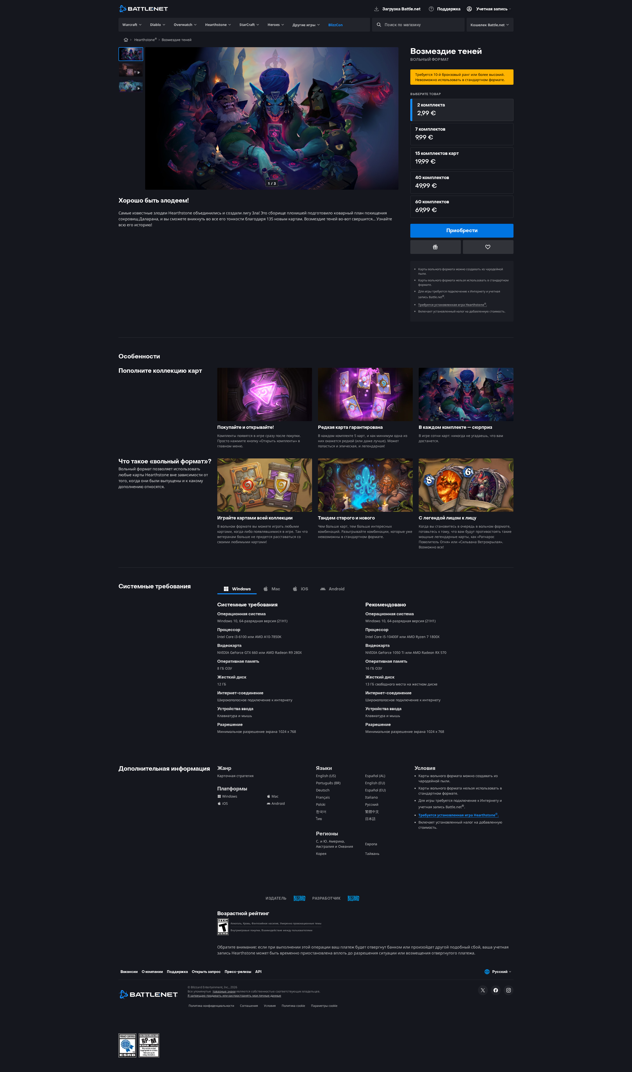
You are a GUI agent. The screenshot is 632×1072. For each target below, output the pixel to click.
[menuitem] (132, 25)
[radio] (462, 110)
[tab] (237, 588)
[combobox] (422, 25)
